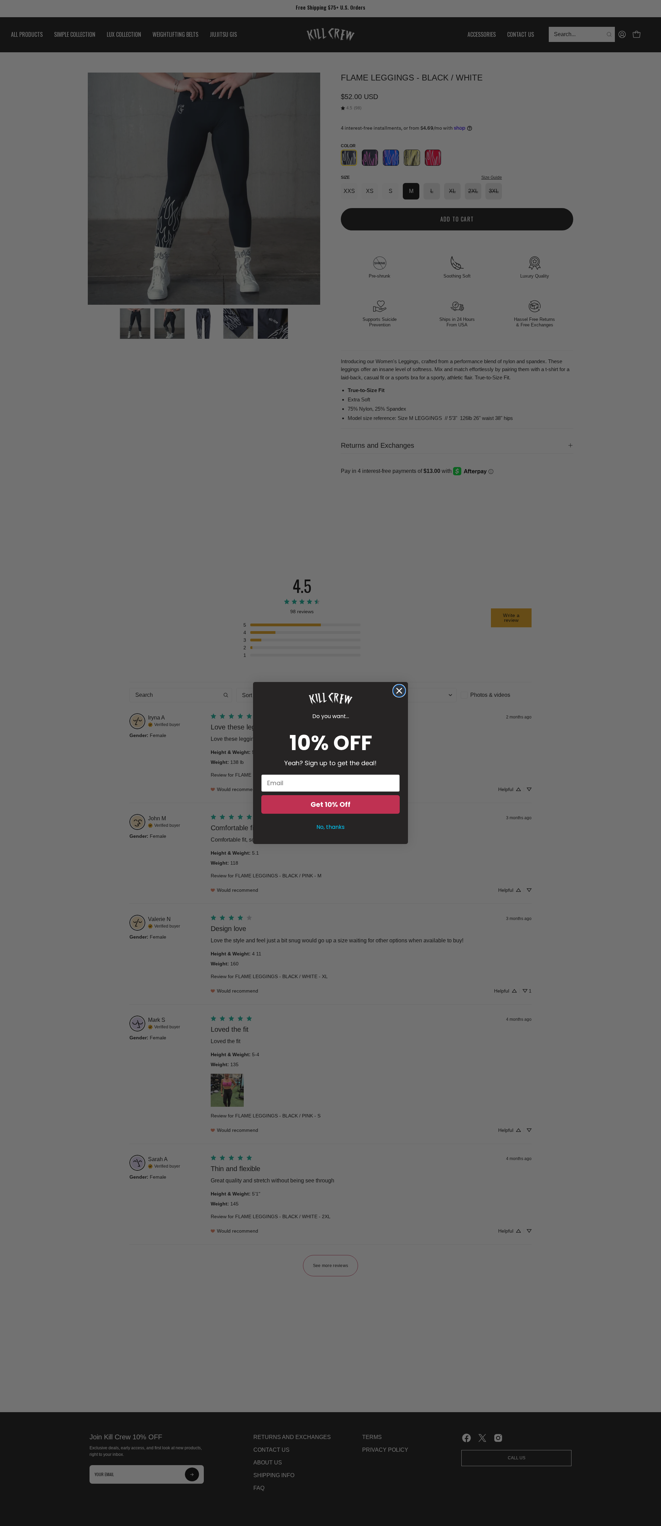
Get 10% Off (330, 804)
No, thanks (330, 827)
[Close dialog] (399, 691)
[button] (330, 698)
